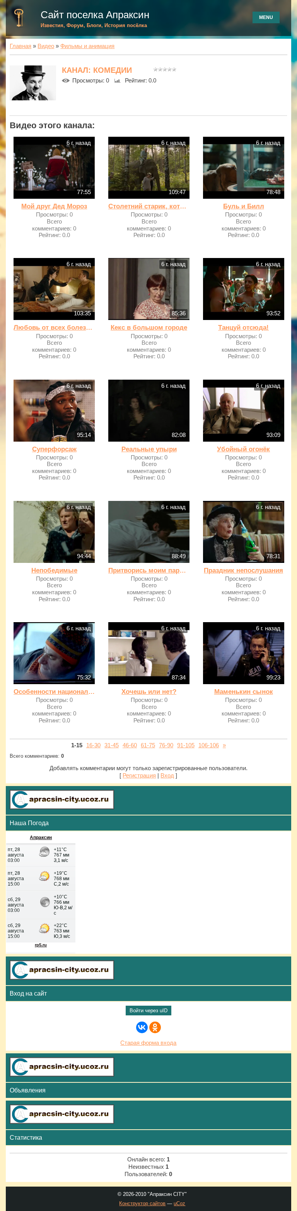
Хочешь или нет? (148, 691)
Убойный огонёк (243, 449)
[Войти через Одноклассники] (155, 1027)
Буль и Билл (243, 206)
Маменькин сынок (243, 691)
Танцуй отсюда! (243, 327)
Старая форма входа (148, 1043)
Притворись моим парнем (148, 570)
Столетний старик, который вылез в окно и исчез (148, 206)
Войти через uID (148, 1010)
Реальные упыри (149, 449)
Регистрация (139, 775)
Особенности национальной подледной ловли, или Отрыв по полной (54, 691)
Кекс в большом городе (149, 327)
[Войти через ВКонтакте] (142, 1027)
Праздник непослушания (243, 570)
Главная (20, 46)
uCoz (179, 1203)
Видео (46, 46)
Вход (167, 775)
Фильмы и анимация (87, 46)
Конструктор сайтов (142, 1203)
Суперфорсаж (54, 449)
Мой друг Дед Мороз (54, 206)
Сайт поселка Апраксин (95, 15)
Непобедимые (54, 570)
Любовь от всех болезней (54, 327)
